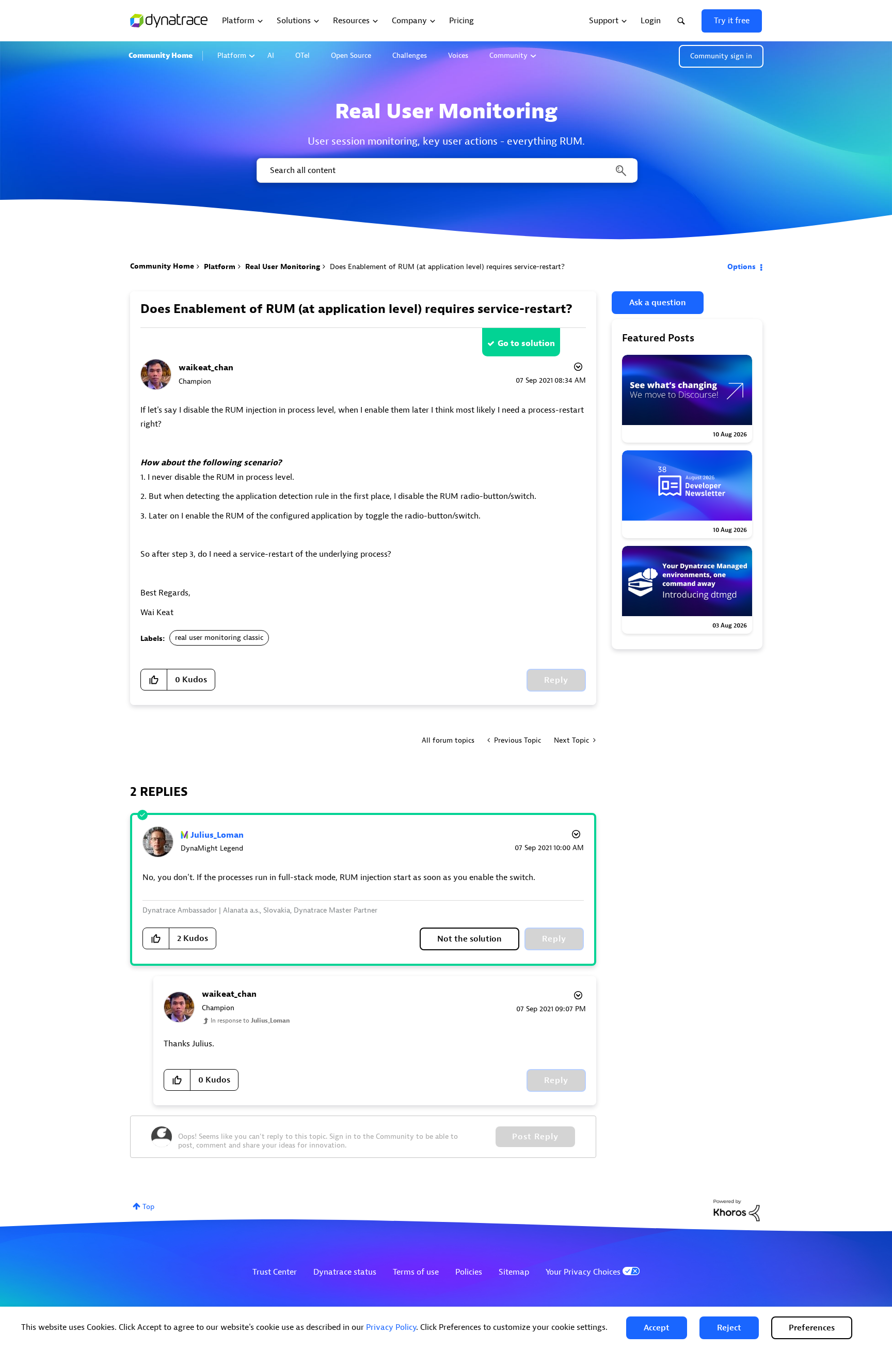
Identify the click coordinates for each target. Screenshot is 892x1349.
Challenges (409, 55)
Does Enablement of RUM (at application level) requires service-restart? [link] (447, 266)
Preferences (812, 1328)
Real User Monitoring (282, 266)
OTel (302, 55)
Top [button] (148, 1206)
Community (508, 55)
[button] (656, 1327)
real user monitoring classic (219, 637)
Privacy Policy (391, 1327)
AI (270, 55)
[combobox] (446, 170)
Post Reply (535, 1137)
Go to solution (526, 343)
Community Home (161, 55)
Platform (231, 55)
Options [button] (741, 266)
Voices (458, 55)
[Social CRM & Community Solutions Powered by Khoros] (736, 1209)
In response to (250, 1020)
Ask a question (657, 302)
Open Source (351, 55)
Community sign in (721, 56)
